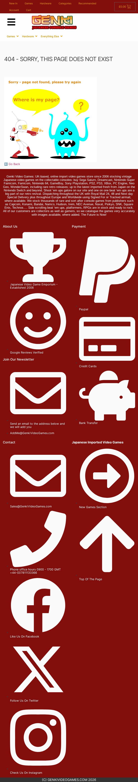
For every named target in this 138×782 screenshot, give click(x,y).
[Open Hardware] (36, 36)
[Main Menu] (11, 21)
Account (14, 10)
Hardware (45, 3)
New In (13, 3)
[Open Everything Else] (61, 36)
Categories (65, 3)
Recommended (87, 3)
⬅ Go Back (12, 164)
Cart (28, 10)
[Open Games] (17, 36)
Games (29, 3)
